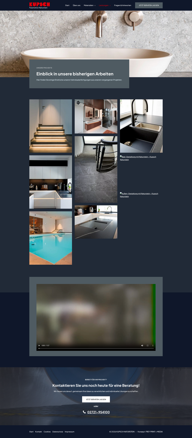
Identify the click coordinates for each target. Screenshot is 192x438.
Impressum (69, 431)
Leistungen (103, 5)
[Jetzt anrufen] (84, 412)
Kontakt (38, 431)
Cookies (47, 431)
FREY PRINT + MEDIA (154, 431)
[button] (94, 5)
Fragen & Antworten (122, 5)
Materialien (88, 5)
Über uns (76, 5)
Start (67, 5)
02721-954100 (98, 412)
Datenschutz (57, 431)
